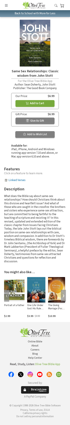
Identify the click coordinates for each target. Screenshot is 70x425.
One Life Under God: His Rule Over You (35, 309)
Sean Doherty (32, 85)
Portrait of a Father (14, 305)
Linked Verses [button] (16, 180)
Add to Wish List (37, 134)
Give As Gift (37, 121)
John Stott (48, 85)
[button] (56, 5)
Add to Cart (36, 103)
